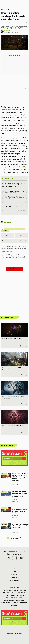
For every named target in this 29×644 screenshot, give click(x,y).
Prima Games (21, 592)
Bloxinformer (23, 602)
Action (7, 9)
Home (2, 9)
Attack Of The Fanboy (9, 592)
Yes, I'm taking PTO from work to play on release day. (14, 191)
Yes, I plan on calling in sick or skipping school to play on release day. (14, 197)
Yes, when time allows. (11, 203)
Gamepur (23, 590)
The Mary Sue (20, 600)
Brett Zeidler (7, 30)
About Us (14, 568)
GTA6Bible (14, 605)
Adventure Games (8, 229)
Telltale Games (5, 230)
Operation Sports (9, 600)
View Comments (14, 269)
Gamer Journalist (9, 597)
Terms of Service (11, 462)
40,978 (17, 538)
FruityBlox (15, 602)
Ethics (14, 571)
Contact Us (14, 574)
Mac (24, 229)
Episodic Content (17, 229)
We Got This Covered (17, 595)
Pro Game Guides (7, 590)
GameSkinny (19, 597)
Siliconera (7, 595)
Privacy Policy (18, 462)
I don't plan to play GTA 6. (12, 206)
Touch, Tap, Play (6, 602)
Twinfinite (16, 590)
